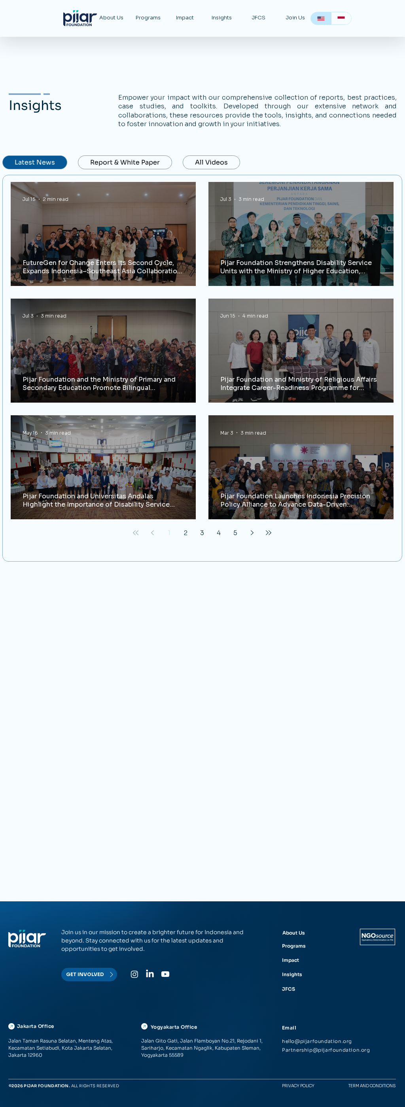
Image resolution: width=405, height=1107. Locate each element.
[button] (111, 18)
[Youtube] (165, 974)
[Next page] (252, 533)
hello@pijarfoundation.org (317, 1041)
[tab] (34, 162)
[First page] (136, 533)
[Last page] (268, 533)
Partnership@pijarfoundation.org (326, 1050)
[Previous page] (152, 533)
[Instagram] (134, 974)
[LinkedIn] (150, 974)
